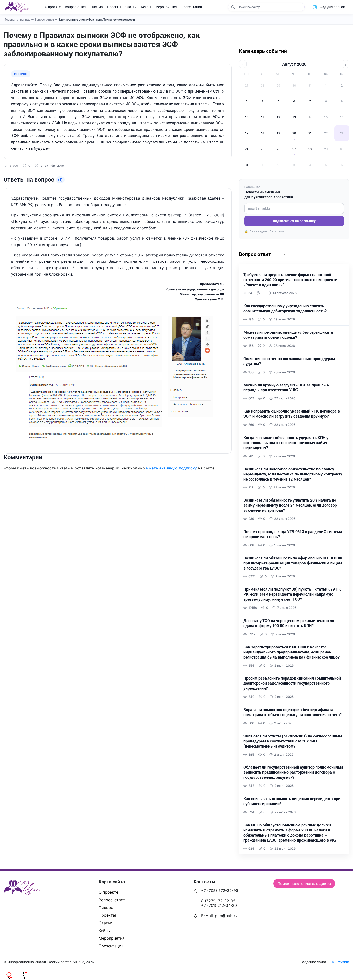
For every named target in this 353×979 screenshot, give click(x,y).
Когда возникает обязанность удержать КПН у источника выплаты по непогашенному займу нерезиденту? (285, 442)
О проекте (53, 7)
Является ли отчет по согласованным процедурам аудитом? (289, 361)
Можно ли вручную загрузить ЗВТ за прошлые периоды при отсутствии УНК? (286, 387)
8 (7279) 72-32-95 (218, 900)
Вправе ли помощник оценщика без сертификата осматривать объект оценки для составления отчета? (292, 712)
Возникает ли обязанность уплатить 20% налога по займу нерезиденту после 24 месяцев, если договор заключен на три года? (290, 505)
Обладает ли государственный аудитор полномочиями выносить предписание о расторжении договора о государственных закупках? (293, 772)
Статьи (131, 7)
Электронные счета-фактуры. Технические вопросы (96, 19)
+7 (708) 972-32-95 (219, 890)
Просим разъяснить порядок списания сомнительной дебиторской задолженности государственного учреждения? (292, 683)
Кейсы (146, 7)
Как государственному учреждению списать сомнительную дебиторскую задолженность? (285, 308)
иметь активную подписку (171, 468)
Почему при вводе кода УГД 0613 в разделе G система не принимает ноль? (292, 534)
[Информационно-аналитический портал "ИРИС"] (17, 6)
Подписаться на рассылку (294, 221)
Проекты (114, 7)
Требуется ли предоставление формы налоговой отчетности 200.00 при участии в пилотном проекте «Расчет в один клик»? (290, 279)
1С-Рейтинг (340, 962)
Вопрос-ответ (75, 7)
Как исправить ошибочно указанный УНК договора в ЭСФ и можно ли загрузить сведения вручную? (291, 414)
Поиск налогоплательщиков (304, 883)
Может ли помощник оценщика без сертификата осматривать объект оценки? (288, 335)
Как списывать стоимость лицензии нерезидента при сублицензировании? (291, 801)
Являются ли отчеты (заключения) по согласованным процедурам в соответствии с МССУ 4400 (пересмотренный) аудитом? (292, 741)
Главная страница (19, 19)
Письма (97, 7)
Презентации (191, 7)
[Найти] (233, 7)
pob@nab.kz (226, 915)
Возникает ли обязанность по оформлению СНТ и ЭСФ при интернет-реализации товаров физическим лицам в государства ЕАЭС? (292, 563)
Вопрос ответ (255, 254)
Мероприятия (166, 7)
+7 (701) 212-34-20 (219, 905)
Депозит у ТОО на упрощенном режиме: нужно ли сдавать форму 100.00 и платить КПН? (288, 623)
